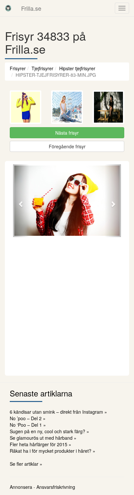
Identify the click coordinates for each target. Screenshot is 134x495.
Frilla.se (31, 8)
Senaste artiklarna (41, 393)
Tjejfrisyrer (42, 68)
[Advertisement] (67, 305)
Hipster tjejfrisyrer (77, 68)
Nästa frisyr (67, 132)
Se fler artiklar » (26, 464)
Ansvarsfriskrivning (55, 487)
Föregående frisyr (67, 146)
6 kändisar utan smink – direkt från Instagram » (58, 411)
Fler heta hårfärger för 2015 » (40, 444)
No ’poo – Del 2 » (28, 418)
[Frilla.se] (8, 8)
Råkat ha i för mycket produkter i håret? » (52, 451)
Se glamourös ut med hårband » (43, 438)
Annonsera (21, 487)
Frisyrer (18, 68)
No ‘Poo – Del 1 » (28, 424)
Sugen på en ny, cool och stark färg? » (49, 431)
